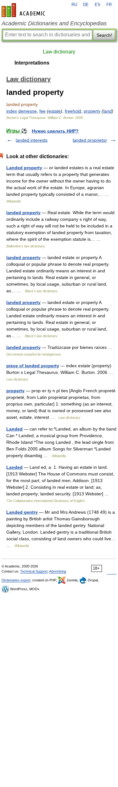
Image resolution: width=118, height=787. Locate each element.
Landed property (24, 167)
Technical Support (34, 571)
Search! (104, 35)
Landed (14, 428)
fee (42, 111)
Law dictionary (59, 51)
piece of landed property (32, 365)
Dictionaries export (16, 580)
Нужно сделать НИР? (55, 130)
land (107, 111)
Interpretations (31, 62)
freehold (73, 111)
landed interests (32, 140)
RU (74, 5)
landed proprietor (90, 140)
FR (109, 5)
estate (54, 111)
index (11, 111)
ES (97, 5)
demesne (27, 111)
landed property (23, 212)
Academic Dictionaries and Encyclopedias (54, 23)
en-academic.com (24, 10)
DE (86, 5)
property (92, 111)
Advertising (57, 571)
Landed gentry (22, 512)
